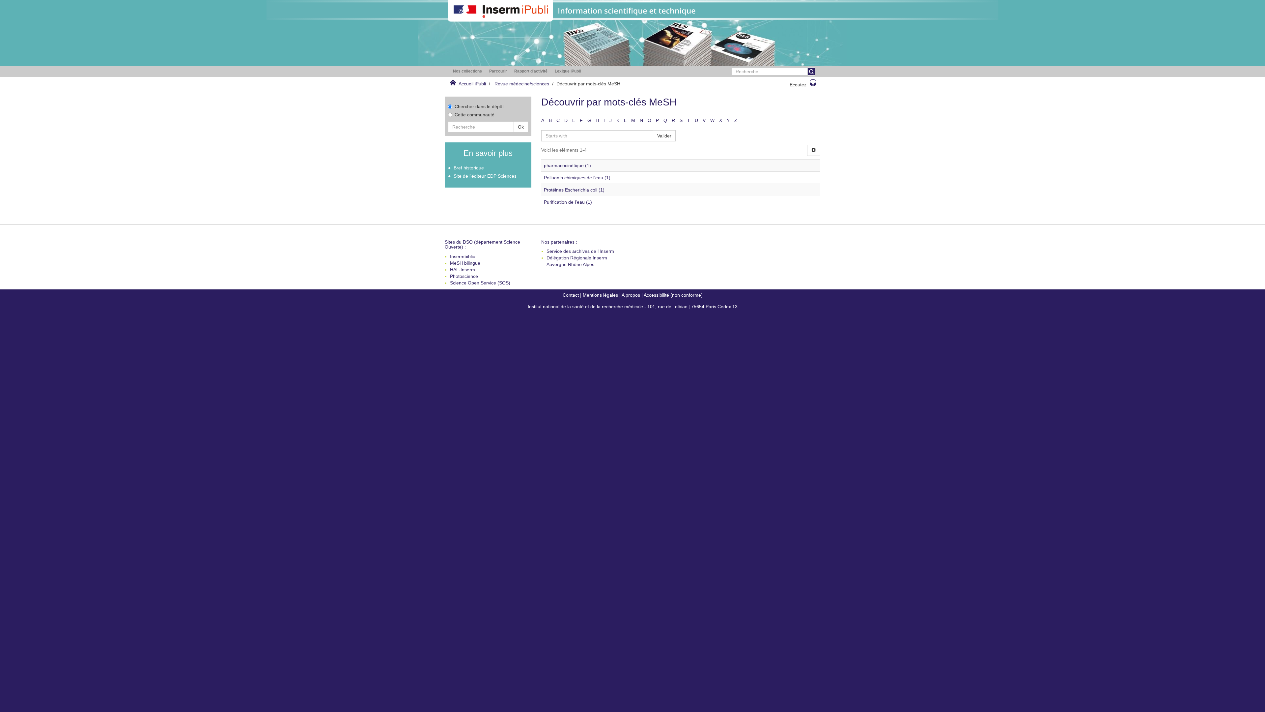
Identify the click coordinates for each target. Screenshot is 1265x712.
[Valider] (811, 71)
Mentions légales (600, 295)
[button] (467, 71)
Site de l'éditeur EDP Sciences (485, 176)
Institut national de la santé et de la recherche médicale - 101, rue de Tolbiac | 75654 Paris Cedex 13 (633, 306)
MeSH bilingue (465, 263)
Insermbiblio (462, 256)
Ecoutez (798, 84)
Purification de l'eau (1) (568, 202)
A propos (631, 295)
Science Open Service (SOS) (480, 282)
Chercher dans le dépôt (479, 106)
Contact (571, 295)
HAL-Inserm (462, 269)
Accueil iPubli (472, 83)
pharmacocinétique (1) (567, 165)
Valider (664, 135)
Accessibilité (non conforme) (673, 295)
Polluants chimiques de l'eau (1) (577, 177)
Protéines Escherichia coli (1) (574, 190)
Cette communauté (474, 114)
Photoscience (464, 276)
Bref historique (469, 167)
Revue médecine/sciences (521, 83)
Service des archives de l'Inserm (580, 251)
